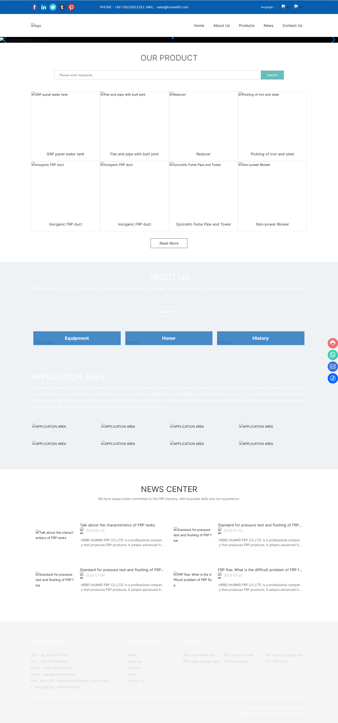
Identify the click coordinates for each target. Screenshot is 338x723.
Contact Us (136, 681)
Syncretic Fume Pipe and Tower (203, 224)
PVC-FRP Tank (277, 661)
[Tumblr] (62, 7)
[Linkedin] (43, 7)
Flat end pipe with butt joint (134, 154)
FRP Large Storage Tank (201, 661)
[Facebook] (34, 7)
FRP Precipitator (236, 661)
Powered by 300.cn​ (288, 713)
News (132, 674)
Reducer (203, 154)
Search (272, 75)
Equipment (77, 338)
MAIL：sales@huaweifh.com (167, 7)
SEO (304, 713)
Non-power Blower (272, 224)
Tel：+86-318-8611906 (49, 655)
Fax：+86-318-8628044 (50, 661)
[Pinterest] (71, 7)
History (260, 338)
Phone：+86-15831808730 (52, 668)
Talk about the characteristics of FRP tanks (117, 525)
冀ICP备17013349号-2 (258, 713)
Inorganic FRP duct (65, 224)
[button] (165, 38)
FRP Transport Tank (239, 655)
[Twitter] (52, 7)
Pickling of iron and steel (272, 154)
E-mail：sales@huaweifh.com (53, 674)
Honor (169, 338)
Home (132, 655)
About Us (134, 661)
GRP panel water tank (65, 154)
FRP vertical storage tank (285, 655)
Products (134, 668)
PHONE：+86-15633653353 (122, 7)
